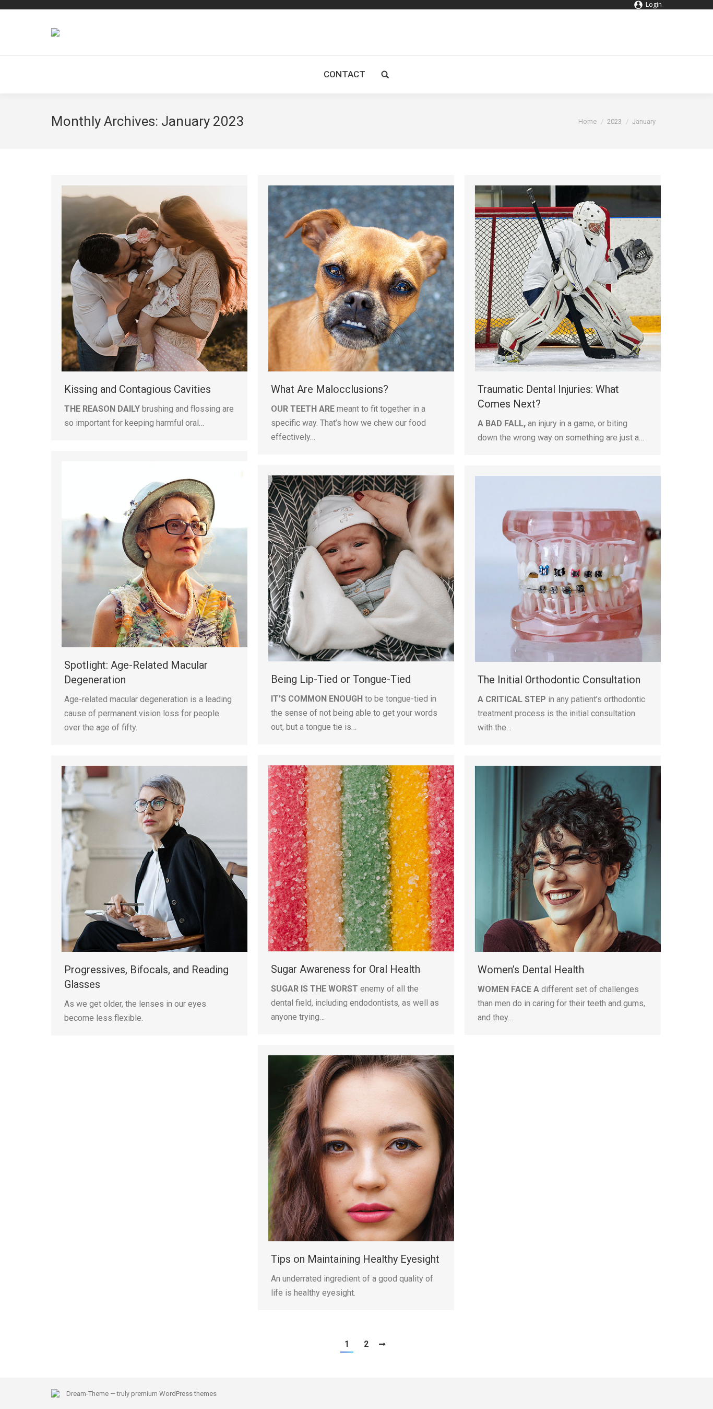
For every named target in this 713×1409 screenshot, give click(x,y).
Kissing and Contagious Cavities (137, 389)
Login (654, 4)
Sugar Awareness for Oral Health (345, 969)
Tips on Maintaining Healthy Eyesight (355, 1259)
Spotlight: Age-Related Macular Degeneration (136, 672)
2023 (614, 121)
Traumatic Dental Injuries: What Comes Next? (548, 396)
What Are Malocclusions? (329, 389)
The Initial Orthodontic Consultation (559, 679)
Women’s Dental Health (531, 969)
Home (587, 121)
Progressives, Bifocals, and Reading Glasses (146, 977)
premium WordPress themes (174, 1394)
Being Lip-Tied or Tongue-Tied (341, 679)
